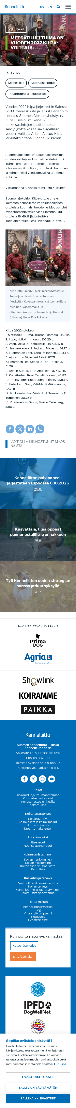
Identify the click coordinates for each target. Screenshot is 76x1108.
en (49, 7)
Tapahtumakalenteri (38, 828)
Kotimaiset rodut (43, 83)
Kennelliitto (16, 83)
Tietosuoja (38, 916)
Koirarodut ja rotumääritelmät (38, 795)
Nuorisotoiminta (38, 825)
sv (42, 7)
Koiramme (38, 695)
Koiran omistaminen (38, 854)
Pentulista (38, 869)
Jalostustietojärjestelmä (38, 893)
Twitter (20, 429)
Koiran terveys (38, 886)
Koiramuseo (38, 805)
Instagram (42, 778)
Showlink (38, 681)
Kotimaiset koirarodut (38, 798)
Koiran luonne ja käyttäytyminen (38, 889)
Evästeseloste (38, 920)
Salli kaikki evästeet (38, 1098)
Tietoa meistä (38, 902)
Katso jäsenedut (24, 946)
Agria (38, 658)
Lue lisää (60, 1064)
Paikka (38, 709)
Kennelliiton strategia (38, 907)
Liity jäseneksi (38, 837)
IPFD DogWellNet (38, 1008)
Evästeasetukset (38, 1077)
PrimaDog (38, 640)
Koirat (38, 790)
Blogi (37, 910)
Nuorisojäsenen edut (38, 845)
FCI (38, 989)
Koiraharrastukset (38, 813)
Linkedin (29, 429)
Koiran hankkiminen (38, 859)
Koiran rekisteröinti (38, 862)
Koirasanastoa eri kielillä (38, 801)
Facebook (10, 429)
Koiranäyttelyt (38, 818)
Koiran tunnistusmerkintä (38, 866)
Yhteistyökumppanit (38, 913)
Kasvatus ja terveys (38, 878)
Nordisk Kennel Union (38, 1026)
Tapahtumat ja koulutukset (27, 94)
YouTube (51, 778)
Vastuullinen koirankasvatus (38, 883)
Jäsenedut (38, 842)
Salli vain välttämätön (37, 1088)
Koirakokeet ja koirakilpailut (38, 822)
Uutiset (18, 29)
